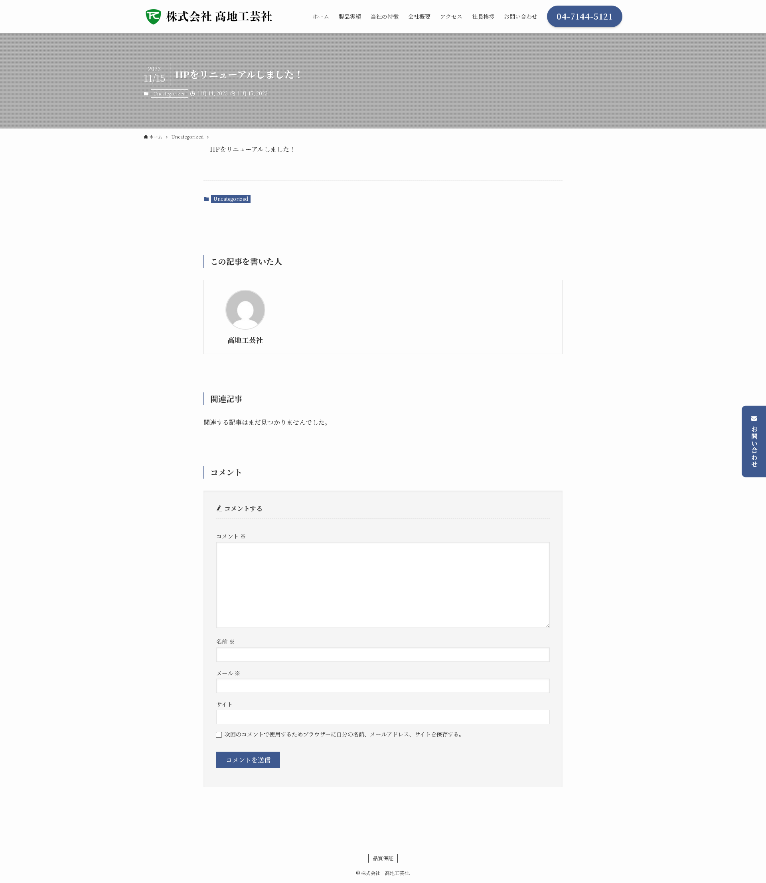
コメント (231, 536)
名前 (225, 641)
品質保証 (383, 858)
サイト (224, 704)
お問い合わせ (754, 447)
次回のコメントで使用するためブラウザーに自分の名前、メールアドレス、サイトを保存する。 (344, 734)
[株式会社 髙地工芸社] (213, 16)
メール (228, 673)
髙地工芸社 (245, 340)
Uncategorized (169, 93)
